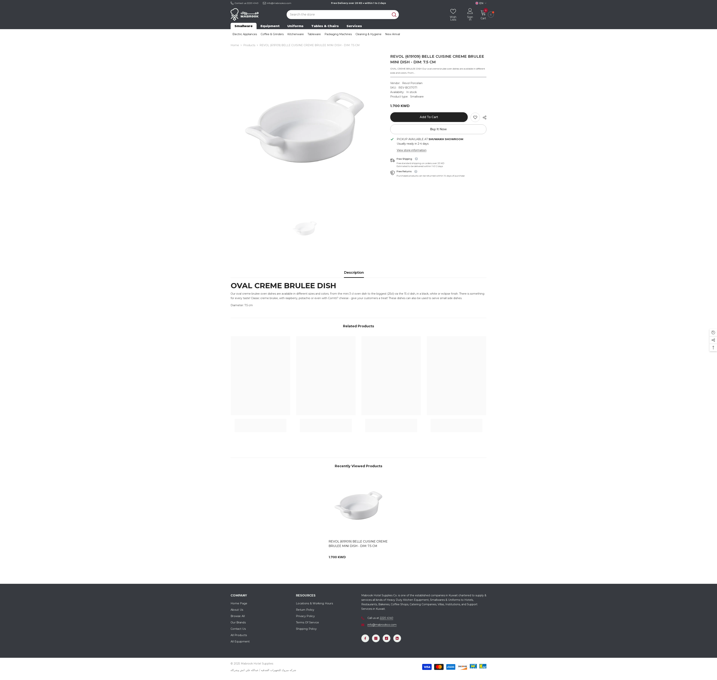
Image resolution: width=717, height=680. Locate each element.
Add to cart (429, 117)
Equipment (270, 26)
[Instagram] (376, 638)
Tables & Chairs (325, 26)
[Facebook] (365, 638)
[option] (305, 128)
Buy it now (438, 129)
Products (249, 45)
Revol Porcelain (412, 83)
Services (354, 26)
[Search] (343, 14)
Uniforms (295, 26)
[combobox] (338, 14)
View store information (411, 150)
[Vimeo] (397, 638)
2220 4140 (252, 3)
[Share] (483, 117)
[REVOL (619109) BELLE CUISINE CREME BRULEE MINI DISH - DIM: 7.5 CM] (358, 506)
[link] (475, 117)
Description (354, 273)
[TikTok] (386, 638)
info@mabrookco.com (279, 3)
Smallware (244, 26)
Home (235, 45)
